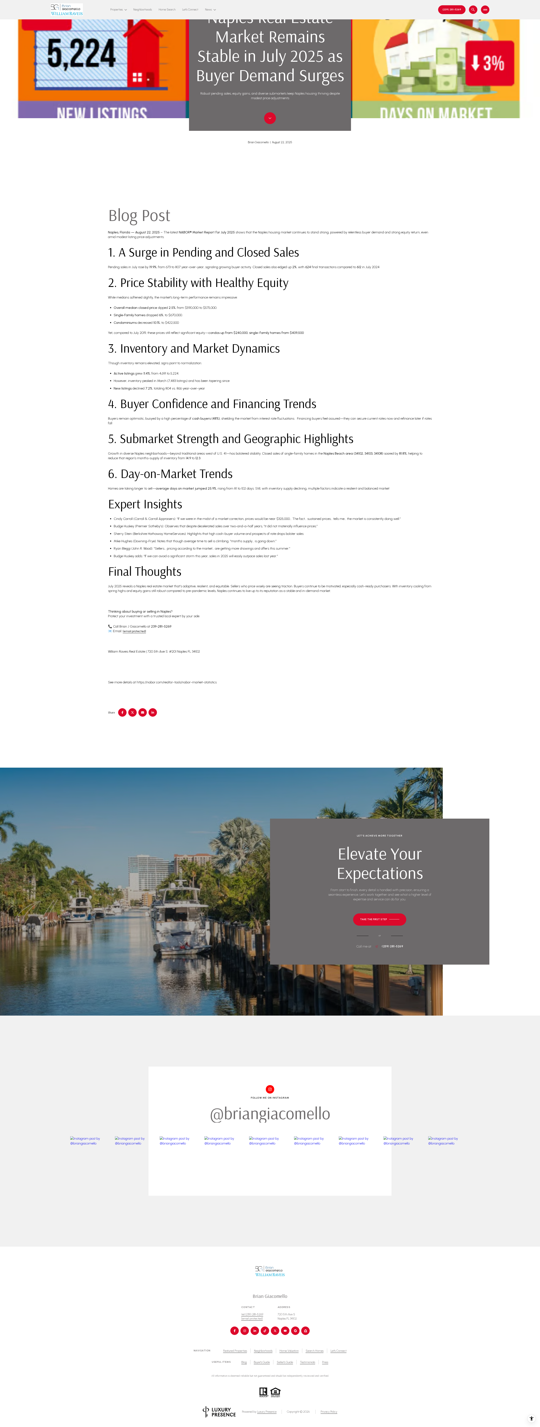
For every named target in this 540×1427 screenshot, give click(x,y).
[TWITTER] (275, 1331)
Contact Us (452, 9)
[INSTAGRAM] (244, 1331)
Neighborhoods (142, 9)
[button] (379, 919)
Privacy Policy (329, 1412)
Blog (244, 1362)
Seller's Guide (285, 1362)
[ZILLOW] (305, 1331)
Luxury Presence (267, 1412)
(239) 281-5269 (392, 946)
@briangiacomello (270, 1112)
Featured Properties (235, 1351)
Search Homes (315, 1351)
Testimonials (307, 1362)
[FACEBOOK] (234, 1331)
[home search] (473, 9)
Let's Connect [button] (339, 1351)
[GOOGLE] (295, 1331)
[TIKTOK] (265, 1331)
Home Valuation (289, 1351)
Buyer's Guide (262, 1362)
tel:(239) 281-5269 (252, 1314)
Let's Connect (190, 9)
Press (325, 1362)
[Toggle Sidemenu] (485, 9)
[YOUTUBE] (285, 1331)
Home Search (167, 9)
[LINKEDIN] (255, 1331)
